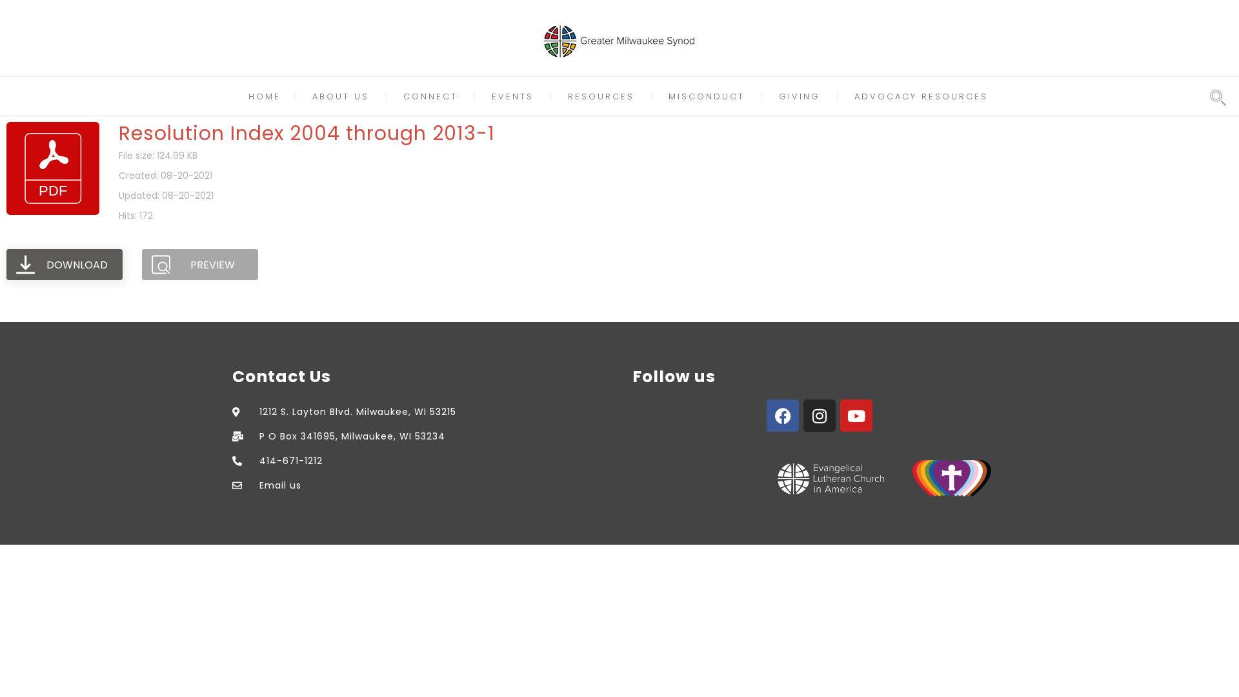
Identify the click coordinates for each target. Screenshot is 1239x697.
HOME (264, 96)
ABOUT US (340, 96)
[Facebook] (783, 415)
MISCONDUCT (707, 96)
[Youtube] (856, 415)
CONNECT (430, 96)
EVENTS (513, 96)
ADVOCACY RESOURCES (921, 96)
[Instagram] (819, 415)
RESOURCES (601, 96)
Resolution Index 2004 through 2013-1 (307, 133)
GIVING (799, 96)
